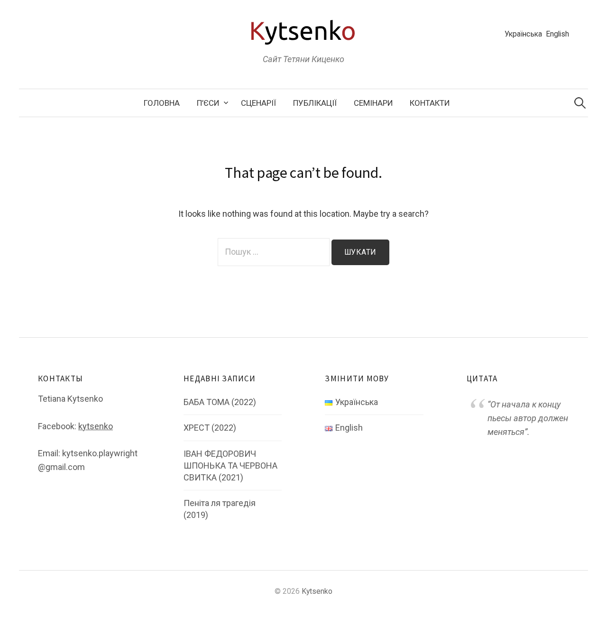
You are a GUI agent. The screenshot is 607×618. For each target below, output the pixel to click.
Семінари (373, 103)
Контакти (430, 103)
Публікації (315, 103)
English (557, 33)
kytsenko (95, 426)
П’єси (208, 103)
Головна (162, 103)
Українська (523, 33)
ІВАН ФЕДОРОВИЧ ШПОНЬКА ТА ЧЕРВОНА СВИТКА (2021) (230, 465)
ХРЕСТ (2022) (210, 428)
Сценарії (258, 103)
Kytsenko (317, 591)
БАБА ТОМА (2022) (220, 402)
